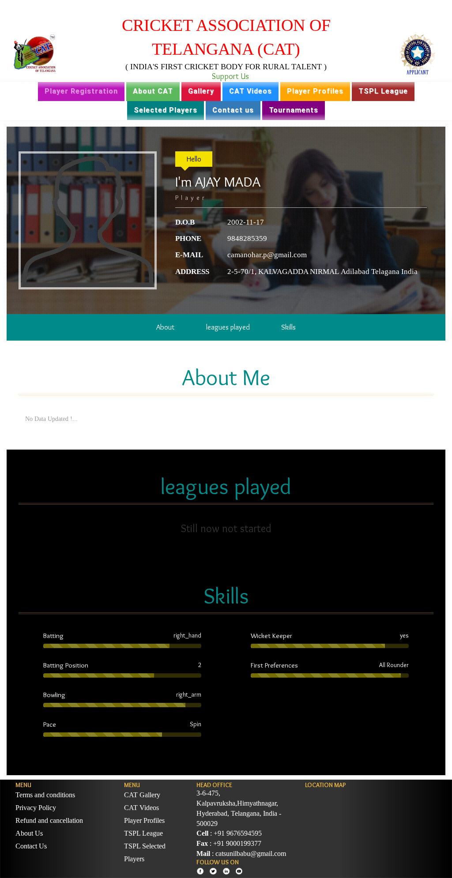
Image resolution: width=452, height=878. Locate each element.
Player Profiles (315, 91)
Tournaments (293, 110)
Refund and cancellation (49, 820)
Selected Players (165, 110)
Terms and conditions (45, 795)
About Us (29, 833)
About (165, 327)
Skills (288, 327)
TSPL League (383, 91)
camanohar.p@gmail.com (267, 255)
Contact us (233, 110)
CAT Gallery (142, 795)
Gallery (201, 91)
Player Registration (81, 91)
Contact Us (31, 846)
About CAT (153, 91)
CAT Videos (250, 91)
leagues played (228, 327)
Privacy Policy (35, 807)
